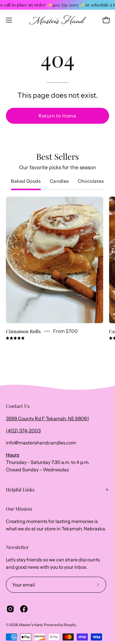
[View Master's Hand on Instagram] (10, 608)
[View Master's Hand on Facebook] (23, 608)
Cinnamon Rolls (23, 331)
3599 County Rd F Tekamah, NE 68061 (47, 418)
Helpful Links (20, 489)
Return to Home (57, 116)
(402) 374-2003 (23, 431)
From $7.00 (65, 331)
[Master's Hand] (57, 20)
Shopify (69, 625)
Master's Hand (30, 625)
